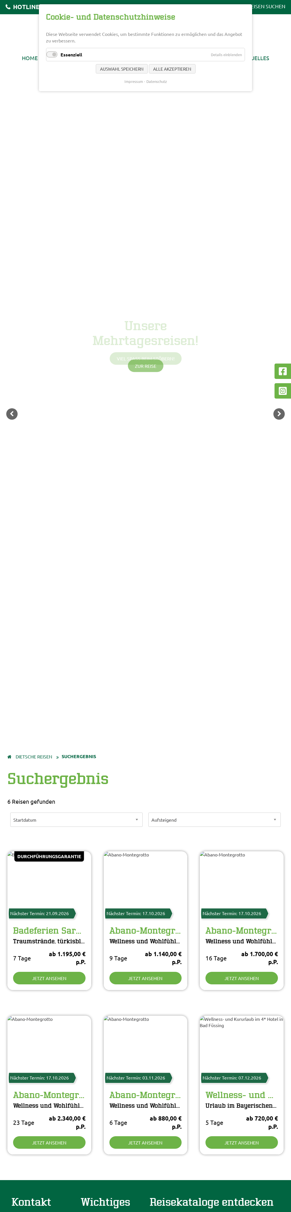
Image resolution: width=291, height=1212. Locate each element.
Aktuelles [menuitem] (254, 57)
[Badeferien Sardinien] (49, 880)
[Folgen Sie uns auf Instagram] (283, 391)
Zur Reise (145, 366)
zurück (12, 414)
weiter (279, 414)
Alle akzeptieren (172, 69)
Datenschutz (156, 81)
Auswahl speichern (122, 69)
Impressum (133, 81)
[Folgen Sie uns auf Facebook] (283, 371)
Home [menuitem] (30, 57)
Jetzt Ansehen (49, 978)
